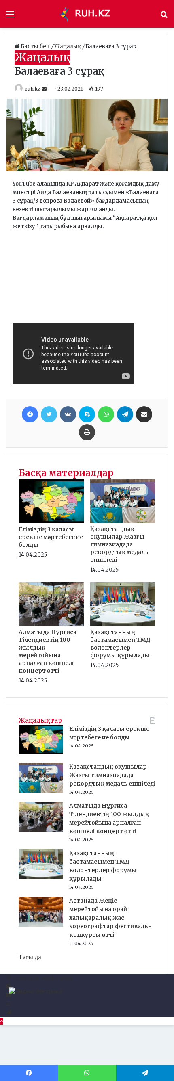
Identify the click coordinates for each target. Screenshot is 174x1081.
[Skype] (87, 414)
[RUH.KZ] (87, 14)
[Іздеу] (164, 17)
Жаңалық (68, 46)
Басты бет (35, 46)
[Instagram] (8, 1004)
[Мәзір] (10, 17)
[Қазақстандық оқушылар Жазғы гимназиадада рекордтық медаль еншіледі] (122, 521)
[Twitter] (49, 414)
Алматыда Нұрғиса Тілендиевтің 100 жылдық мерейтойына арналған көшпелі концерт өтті (47, 651)
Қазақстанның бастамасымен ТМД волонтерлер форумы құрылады (120, 643)
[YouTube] (8, 995)
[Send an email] (45, 89)
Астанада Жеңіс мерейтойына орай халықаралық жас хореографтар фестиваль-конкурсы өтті (110, 917)
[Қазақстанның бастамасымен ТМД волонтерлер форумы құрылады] (122, 624)
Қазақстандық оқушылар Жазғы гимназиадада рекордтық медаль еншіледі (119, 544)
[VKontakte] (68, 414)
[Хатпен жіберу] (144, 414)
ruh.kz (32, 89)
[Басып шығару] (87, 432)
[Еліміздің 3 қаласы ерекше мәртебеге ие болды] (51, 521)
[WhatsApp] (106, 414)
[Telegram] (125, 414)
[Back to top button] (1, 1021)
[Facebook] (30, 414)
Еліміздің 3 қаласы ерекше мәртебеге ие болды (51, 537)
